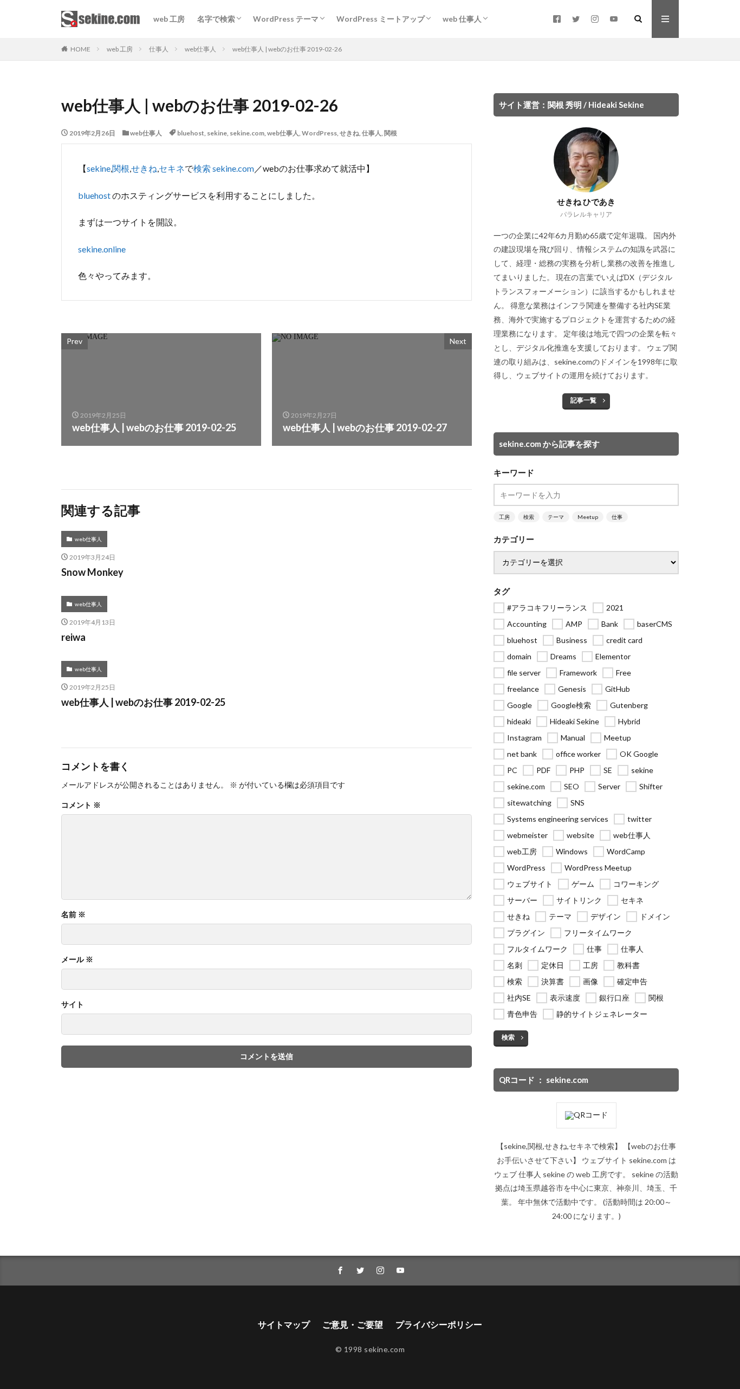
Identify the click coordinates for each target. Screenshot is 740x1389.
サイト (72, 1004)
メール (77, 959)
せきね (349, 133)
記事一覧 (583, 400)
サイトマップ (284, 1324)
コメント (81, 805)
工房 (504, 517)
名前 (73, 914)
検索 (202, 168)
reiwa (73, 637)
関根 (390, 133)
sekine (217, 133)
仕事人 (158, 49)
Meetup (587, 517)
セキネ (172, 168)
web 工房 (169, 18)
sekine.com (247, 133)
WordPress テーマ (286, 18)
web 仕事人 (462, 18)
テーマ (556, 517)
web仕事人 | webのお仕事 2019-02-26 (287, 49)
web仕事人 (200, 49)
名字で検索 (216, 18)
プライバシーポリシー (438, 1324)
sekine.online (102, 249)
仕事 (617, 517)
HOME (80, 49)
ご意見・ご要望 (352, 1324)
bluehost (190, 133)
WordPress (319, 133)
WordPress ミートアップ (380, 18)
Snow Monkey (92, 572)
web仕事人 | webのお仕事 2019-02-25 (143, 702)
